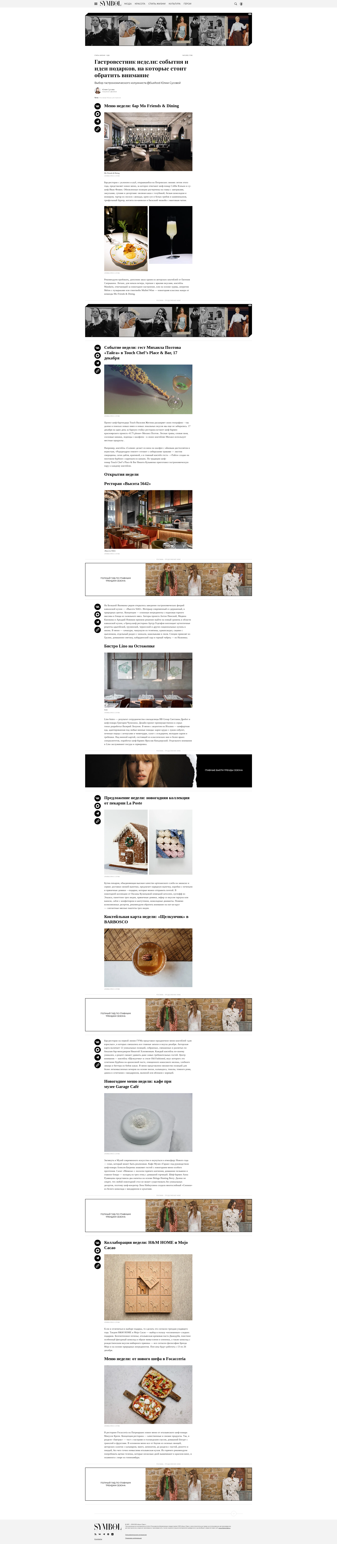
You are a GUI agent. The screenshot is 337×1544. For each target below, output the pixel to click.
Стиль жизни (99, 55)
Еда (108, 55)
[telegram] (104, 1534)
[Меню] (95, 3)
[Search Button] (235, 3)
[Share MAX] (97, 114)
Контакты (98, 1539)
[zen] (108, 1534)
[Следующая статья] (168, 1513)
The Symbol (110, 4)
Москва (102, 98)
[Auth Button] (241, 3)
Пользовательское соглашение (136, 1535)
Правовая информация (133, 1538)
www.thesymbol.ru (224, 1528)
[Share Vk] (97, 106)
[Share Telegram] (97, 121)
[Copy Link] (97, 129)
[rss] (95, 1534)
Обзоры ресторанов (113, 98)
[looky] (112, 1534)
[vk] (100, 1534)
